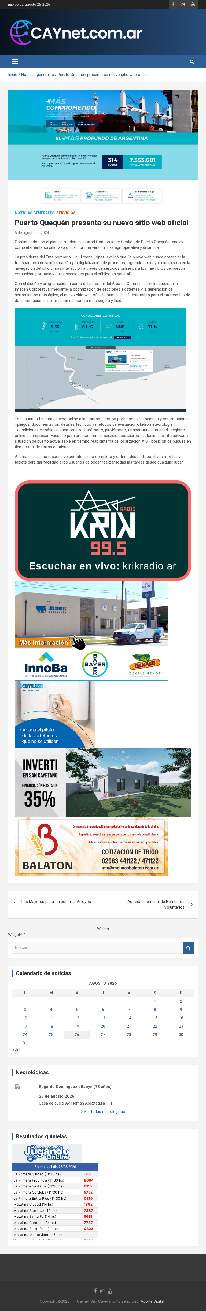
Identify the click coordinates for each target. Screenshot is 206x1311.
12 (77, 1018)
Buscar (188, 948)
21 (129, 1026)
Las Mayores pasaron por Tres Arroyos (56, 901)
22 (155, 1026)
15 (155, 1018)
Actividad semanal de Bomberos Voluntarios (156, 904)
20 (103, 1026)
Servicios (66, 213)
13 (103, 1018)
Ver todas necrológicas (104, 1111)
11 (51, 1018)
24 (25, 1034)
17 (25, 1026)
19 (77, 1026)
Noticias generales (34, 213)
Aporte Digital (152, 1301)
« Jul (16, 1049)
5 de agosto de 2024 (32, 233)
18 (51, 1026)
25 (51, 1034)
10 (25, 1018)
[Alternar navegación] (15, 61)
